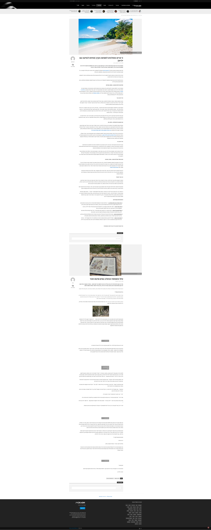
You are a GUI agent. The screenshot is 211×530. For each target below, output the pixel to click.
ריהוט (133, 520)
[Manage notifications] (208, 527)
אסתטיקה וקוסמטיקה (126, 5)
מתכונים (134, 514)
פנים (133, 518)
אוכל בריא (133, 505)
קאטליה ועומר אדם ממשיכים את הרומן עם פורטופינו (73, 11)
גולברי (128, 507)
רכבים (130, 520)
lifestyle (140, 505)
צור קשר (78, 1)
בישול (137, 507)
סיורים (136, 516)
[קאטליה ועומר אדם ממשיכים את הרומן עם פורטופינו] (79, 11)
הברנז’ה (93, 5)
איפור (126, 505)
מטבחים (137, 512)
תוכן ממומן (72, 61)
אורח (73, 282)
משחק (130, 512)
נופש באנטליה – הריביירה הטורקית (105, 496)
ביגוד (140, 507)
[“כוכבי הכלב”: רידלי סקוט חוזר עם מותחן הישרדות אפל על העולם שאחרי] (91, 11)
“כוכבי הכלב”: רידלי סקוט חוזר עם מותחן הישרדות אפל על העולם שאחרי (85, 11)
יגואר (137, 510)
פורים (136, 518)
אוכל (136, 505)
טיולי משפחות (130, 508)
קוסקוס (136, 520)
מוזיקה (140, 512)
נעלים (131, 514)
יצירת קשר (82, 508)
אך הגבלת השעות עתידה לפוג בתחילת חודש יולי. (101, 130)
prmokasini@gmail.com (76, 517)
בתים (131, 507)
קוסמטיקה (139, 520)
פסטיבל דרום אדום (129, 518)
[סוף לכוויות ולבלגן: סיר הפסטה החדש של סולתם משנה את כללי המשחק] (116, 11)
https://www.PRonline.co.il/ (73, 528)
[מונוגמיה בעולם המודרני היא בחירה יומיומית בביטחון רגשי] (140, 11)
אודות (76, 1)
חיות (137, 508)
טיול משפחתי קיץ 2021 (110, 478)
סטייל (128, 514)
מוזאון (128, 510)
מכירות (133, 512)
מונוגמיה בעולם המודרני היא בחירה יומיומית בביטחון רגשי (134, 11)
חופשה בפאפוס (96, 93)
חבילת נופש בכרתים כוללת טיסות (109, 135)
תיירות (99, 5)
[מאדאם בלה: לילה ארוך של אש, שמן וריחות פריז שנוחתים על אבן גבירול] (104, 11)
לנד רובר (131, 510)
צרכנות (117, 5)
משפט (83, 5)
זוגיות (134, 5)
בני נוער (134, 507)
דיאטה (140, 508)
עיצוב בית (139, 518)
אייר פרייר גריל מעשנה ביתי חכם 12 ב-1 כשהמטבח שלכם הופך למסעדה (122, 11)
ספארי (133, 516)
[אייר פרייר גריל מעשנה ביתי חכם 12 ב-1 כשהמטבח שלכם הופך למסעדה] (128, 11)
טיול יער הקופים (117, 478)
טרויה (140, 510)
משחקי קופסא (139, 514)
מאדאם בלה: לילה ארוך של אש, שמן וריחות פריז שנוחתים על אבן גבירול (97, 11)
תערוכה (140, 523)
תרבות (88, 5)
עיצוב (130, 516)
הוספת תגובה (73, 66)
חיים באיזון (111, 5)
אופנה (105, 5)
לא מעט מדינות (106, 70)
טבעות (135, 508)
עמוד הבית (140, 15)
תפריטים (136, 523)
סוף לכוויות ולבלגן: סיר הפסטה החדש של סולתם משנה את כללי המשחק (110, 11)
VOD (78, 5)
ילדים (135, 510)
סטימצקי (140, 516)
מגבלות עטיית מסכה (114, 167)
